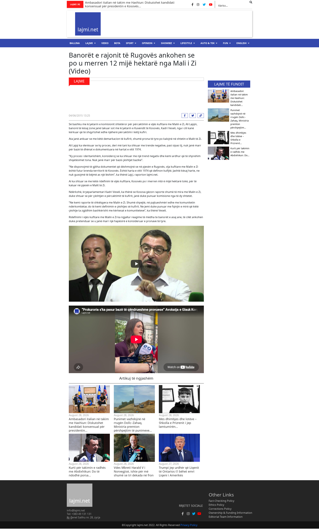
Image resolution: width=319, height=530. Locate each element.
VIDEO (104, 43)
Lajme (89, 43)
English (241, 43)
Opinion (147, 43)
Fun (225, 43)
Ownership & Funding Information (230, 513)
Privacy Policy (188, 525)
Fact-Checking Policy (221, 501)
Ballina (75, 43)
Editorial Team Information (226, 517)
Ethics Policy (216, 505)
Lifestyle (186, 43)
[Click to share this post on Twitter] (192, 115)
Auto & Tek (207, 43)
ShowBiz (166, 43)
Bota (117, 43)
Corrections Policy (220, 509)
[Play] (136, 264)
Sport (129, 43)
